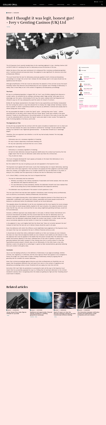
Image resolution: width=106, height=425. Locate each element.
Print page (83, 70)
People (34, 4)
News (68, 4)
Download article (85, 67)
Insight (10, 12)
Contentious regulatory (83, 105)
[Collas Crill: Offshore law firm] (10, 4)
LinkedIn (96, 1)
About (74, 4)
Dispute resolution (93, 106)
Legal (80, 107)
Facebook (94, 1)
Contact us (82, 4)
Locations (50, 4)
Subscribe (101, 1)
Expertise (41, 4)
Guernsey (81, 101)
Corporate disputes (93, 105)
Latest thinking (60, 4)
